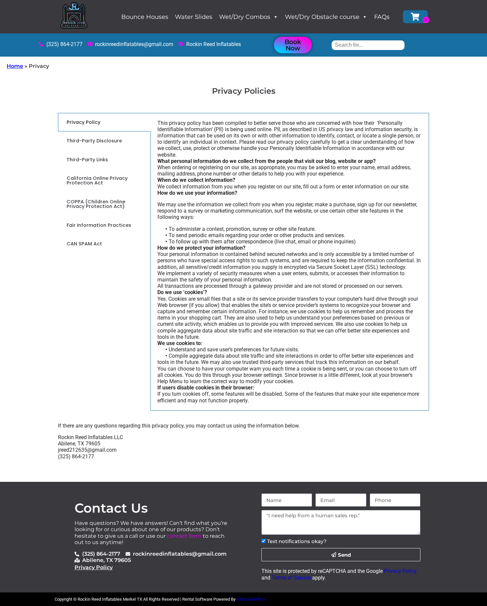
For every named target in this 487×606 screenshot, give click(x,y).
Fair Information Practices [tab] (99, 225)
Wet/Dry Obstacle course (322, 17)
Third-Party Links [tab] (87, 159)
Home (15, 66)
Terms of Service (291, 578)
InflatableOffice (251, 599)
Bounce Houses (144, 17)
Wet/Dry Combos (244, 17)
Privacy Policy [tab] (83, 122)
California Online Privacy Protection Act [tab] (97, 180)
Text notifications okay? (297, 541)
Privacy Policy (94, 567)
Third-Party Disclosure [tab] (94, 140)
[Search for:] (368, 45)
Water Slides (193, 17)
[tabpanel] (290, 261)
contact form (184, 536)
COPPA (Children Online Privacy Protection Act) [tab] (96, 204)
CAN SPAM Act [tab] (84, 243)
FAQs (382, 17)
